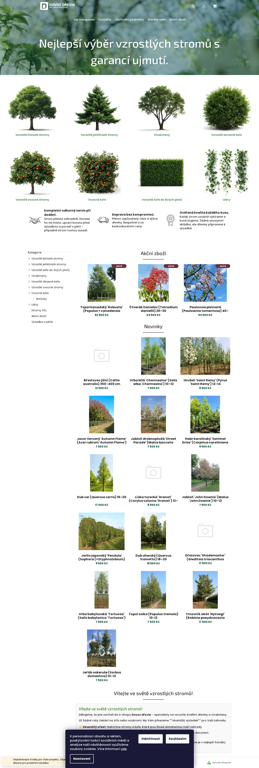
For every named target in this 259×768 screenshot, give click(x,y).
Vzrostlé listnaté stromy (47, 258)
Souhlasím (177, 739)
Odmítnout (150, 739)
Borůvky (41, 299)
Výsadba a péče (42, 322)
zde (124, 749)
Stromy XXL (39, 310)
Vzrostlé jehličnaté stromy (48, 264)
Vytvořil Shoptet (221, 762)
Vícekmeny (39, 276)
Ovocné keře (40, 293)
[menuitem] (84, 19)
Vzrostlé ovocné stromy (47, 287)
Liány (34, 305)
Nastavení (81, 758)
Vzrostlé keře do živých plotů (50, 270)
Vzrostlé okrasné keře (45, 281)
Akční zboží (38, 316)
